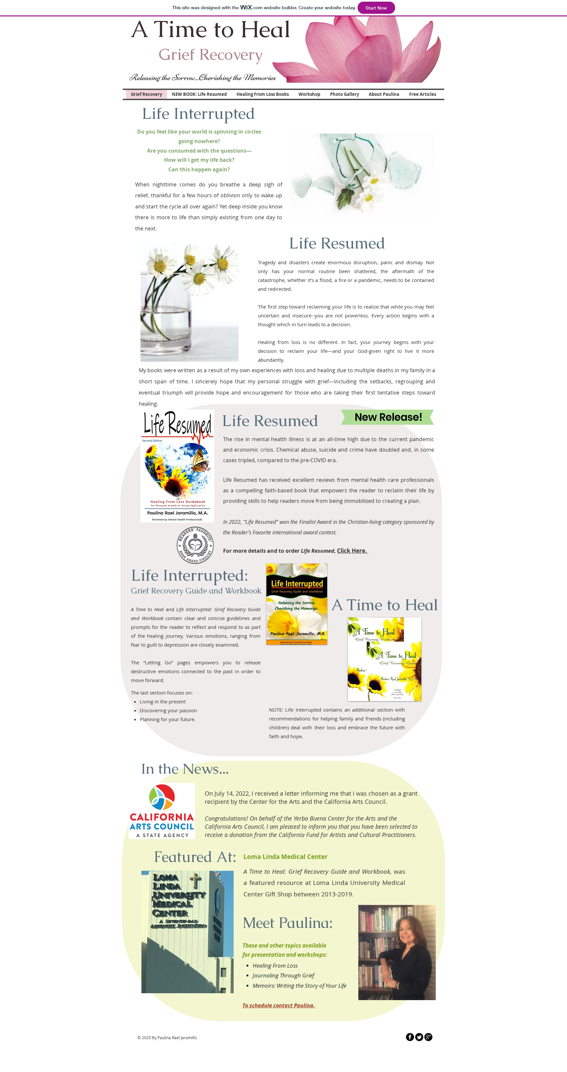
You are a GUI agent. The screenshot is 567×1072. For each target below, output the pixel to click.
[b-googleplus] (428, 1037)
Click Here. (352, 550)
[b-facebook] (410, 1037)
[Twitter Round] (419, 1037)
